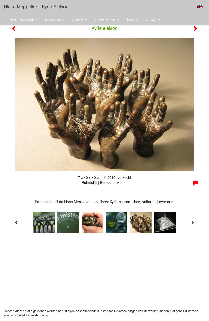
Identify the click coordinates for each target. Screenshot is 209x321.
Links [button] (130, 19)
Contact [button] (151, 19)
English (200, 6)
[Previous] (16, 222)
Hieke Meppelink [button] (21, 19)
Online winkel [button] (105, 19)
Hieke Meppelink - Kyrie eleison (36, 6)
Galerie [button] (78, 19)
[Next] (192, 222)
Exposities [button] (53, 19)
